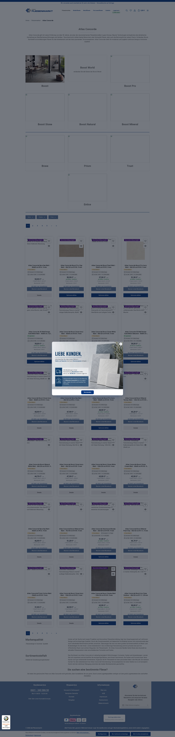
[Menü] (9, 716)
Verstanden (87, 392)
